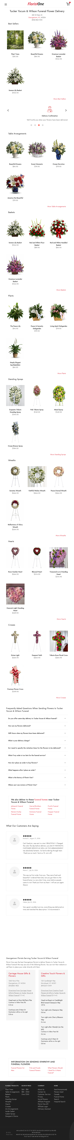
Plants (7, 1097)
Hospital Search (59, 1101)
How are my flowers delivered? (19, 726)
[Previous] (8, 110)
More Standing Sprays (58, 454)
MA (53, 1130)
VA (29, 1136)
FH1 (45, 1136)
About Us (41, 1089)
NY (36, 1134)
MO (39, 1132)
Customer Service (44, 1094)
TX (25, 1136)
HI (39, 1130)
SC (51, 1134)
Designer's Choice (11, 1116)
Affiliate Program (44, 1101)
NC (21, 1134)
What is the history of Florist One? (20, 777)
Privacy (40, 1097)
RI (49, 1134)
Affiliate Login (43, 1106)
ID (42, 1130)
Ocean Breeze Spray (15, 446)
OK (44, 1134)
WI (35, 1136)
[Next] (66, 110)
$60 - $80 (25, 1089)
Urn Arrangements (11, 1109)
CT (30, 1130)
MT (19, 1134)
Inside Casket (10, 1111)
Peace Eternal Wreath (58, 491)
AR (21, 1130)
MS (17, 1134)
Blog (42, 1136)
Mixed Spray (58, 410)
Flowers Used (58, 1092)
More (57, 120)
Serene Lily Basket (15, 90)
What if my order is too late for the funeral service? (27, 755)
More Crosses (61, 698)
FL (35, 1130)
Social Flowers (43, 1099)
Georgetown (32, 17)
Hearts (7, 1104)
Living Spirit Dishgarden (58, 326)
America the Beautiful (15, 198)
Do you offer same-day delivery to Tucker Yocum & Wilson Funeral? (32, 718)
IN (45, 1130)
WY (40, 1136)
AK (17, 1130)
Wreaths (8, 1101)
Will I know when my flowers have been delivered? (26, 733)
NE (26, 1134)
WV (37, 1136)
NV (34, 1134)
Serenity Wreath (15, 491)
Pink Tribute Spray (36, 410)
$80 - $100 (25, 1092)
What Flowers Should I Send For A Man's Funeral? (55, 1070)
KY (39, 17)
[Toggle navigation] (6, 4)
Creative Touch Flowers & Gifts (53, 974)
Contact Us (41, 1092)
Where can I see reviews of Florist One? (22, 785)
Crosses (8, 1106)
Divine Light (15, 655)
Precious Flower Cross (15, 689)
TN (55, 1134)
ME (33, 1132)
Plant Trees (15, 54)
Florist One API (43, 1104)
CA (25, 1130)
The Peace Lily (15, 326)
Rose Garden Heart (15, 572)
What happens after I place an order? (22, 770)
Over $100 (25, 1094)
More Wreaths (61, 535)
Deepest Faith (37, 655)
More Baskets (61, 290)
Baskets (7, 1094)
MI (34, 1132)
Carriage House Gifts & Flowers (19, 974)
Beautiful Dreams (37, 54)
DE (34, 1130)
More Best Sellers (60, 99)
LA (50, 1130)
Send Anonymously (60, 1089)
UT (27, 1136)
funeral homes (41, 799)
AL (19, 1130)
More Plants (62, 373)
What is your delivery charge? (19, 740)
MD (55, 1130)
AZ (23, 1130)
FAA (41, 1134)
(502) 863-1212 (37, 20)
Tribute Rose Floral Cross (59, 655)
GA (38, 1130)
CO (27, 1130)
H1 (47, 1136)
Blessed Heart (37, 572)
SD (53, 1134)
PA (48, 1134)
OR (46, 1134)
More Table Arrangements (56, 206)
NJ (30, 1134)
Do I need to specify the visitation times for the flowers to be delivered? (34, 748)
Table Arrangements (12, 1092)
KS (47, 1130)
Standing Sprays (11, 1099)
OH (39, 1134)
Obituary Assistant (44, 1109)
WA (33, 1136)
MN (37, 1132)
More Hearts (61, 619)
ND (24, 1134)
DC (32, 1130)
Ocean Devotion (59, 164)
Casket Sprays (10, 1114)
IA (41, 1130)
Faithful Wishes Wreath (37, 491)
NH (28, 1134)
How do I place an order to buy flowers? (23, 763)
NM (32, 1134)
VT (31, 1136)
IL (43, 1130)
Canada (56, 1094)
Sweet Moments (37, 164)
